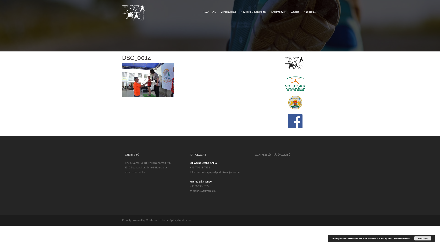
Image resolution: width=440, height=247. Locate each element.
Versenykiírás (228, 11)
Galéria (295, 11)
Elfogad (423, 238)
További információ (401, 238)
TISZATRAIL (209, 11)
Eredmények (278, 11)
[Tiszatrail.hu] (134, 11)
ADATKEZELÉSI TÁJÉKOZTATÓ (272, 154)
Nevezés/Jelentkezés (254, 11)
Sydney (174, 220)
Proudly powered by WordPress (140, 220)
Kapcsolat (310, 11)
